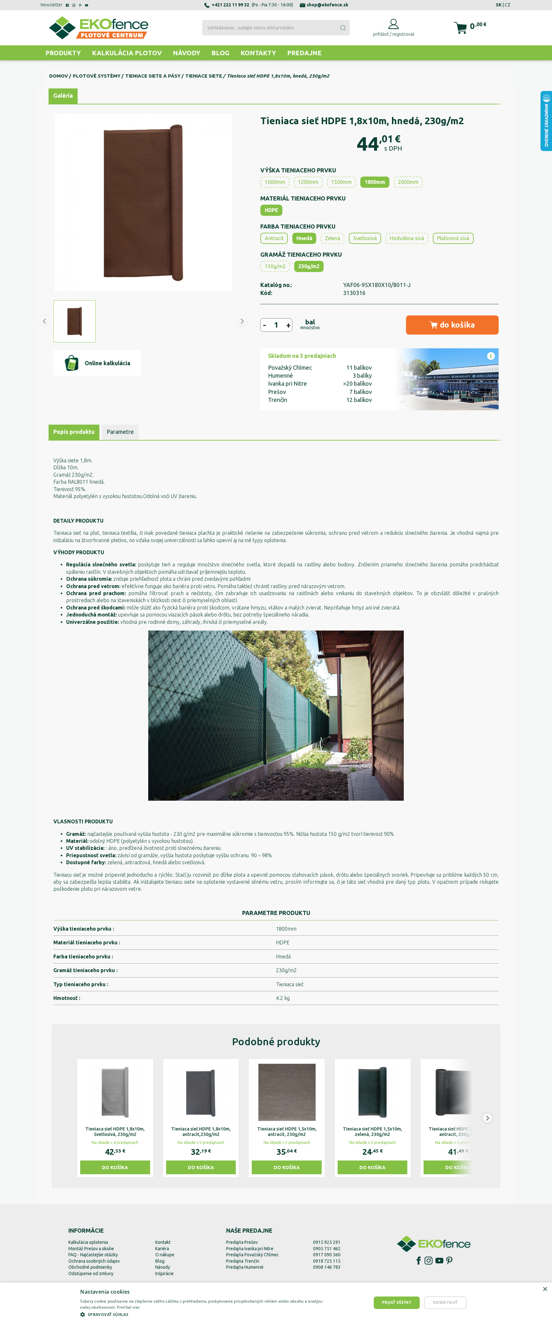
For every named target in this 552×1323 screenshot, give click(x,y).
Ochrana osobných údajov (94, 1261)
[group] (115, 1118)
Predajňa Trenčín (242, 1261)
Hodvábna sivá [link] (407, 238)
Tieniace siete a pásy (152, 76)
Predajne (304, 53)
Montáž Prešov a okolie (91, 1248)
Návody (186, 53)
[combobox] (275, 27)
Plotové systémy (96, 76)
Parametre (120, 431)
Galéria (63, 95)
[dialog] (276, 1302)
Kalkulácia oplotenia (88, 1242)
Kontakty (258, 53)
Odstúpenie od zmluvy (90, 1273)
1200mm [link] (308, 182)
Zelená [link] (332, 238)
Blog (220, 53)
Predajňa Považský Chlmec (252, 1254)
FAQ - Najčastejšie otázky (93, 1254)
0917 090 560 (327, 1254)
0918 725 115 (327, 1261)
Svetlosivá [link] (365, 238)
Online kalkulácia (107, 363)
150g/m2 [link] (275, 266)
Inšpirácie (164, 1273)
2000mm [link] (408, 182)
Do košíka (115, 1167)
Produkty (63, 53)
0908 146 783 (327, 1267)
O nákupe (164, 1254)
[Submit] (343, 27)
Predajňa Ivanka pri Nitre (249, 1248)
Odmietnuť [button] (445, 1302)
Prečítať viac (128, 1307)
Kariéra (162, 1248)
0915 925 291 (327, 1242)
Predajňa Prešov (242, 1242)
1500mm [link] (341, 182)
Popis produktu (74, 431)
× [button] (544, 1289)
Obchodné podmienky (90, 1267)
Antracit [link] (274, 238)
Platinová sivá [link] (453, 238)
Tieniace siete (203, 76)
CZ (507, 4)
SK (499, 4)
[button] (64, 1118)
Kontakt (163, 1242)
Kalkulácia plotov (127, 53)
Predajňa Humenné (245, 1267)
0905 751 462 (327, 1248)
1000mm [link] (275, 182)
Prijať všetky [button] (396, 1302)
